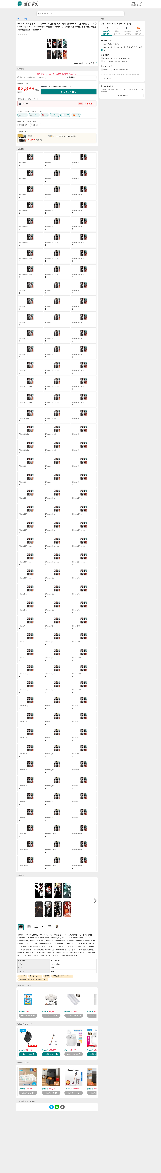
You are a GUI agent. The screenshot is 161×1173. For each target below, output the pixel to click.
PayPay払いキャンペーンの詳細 (111, 74)
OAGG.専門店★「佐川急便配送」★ (60, 87)
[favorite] (94, 24)
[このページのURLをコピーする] (62, 1107)
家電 (25, 19)
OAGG (47, 976)
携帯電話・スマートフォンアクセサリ (33, 979)
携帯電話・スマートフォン (62, 976)
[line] (57, 1107)
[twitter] (51, 1107)
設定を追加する (123, 96)
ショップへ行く (68, 91)
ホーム (19, 19)
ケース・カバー (35, 976)
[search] (122, 13)
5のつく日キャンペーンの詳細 (131, 74)
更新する (72, 77)
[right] (94, 900)
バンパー (23, 976)
